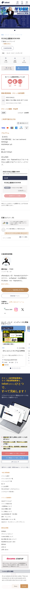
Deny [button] (15, 586)
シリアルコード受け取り (7, 491)
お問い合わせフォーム (16, 302)
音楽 (2, 34)
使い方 (3, 483)
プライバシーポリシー (7, 534)
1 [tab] (14, 30)
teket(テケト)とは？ (6, 501)
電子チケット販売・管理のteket (10, 467)
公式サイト (8, 310)
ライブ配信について (6, 511)
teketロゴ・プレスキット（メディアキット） (13, 522)
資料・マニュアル (6, 516)
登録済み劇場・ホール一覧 (8, 519)
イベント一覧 (24, 467)
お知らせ (3, 547)
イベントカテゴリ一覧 (7, 478)
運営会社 (3, 544)
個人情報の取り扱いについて (8, 539)
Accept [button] (24, 586)
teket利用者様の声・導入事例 (9, 514)
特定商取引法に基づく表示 (8, 541)
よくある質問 (4, 486)
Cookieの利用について (7, 536)
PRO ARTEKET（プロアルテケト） (10, 489)
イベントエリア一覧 (6, 481)
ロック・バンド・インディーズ (13, 34)
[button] (10, 368)
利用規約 (3, 531)
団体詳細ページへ (15, 296)
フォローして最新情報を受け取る (15, 290)
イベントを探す (5, 476)
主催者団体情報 (7, 48)
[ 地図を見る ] (7, 43)
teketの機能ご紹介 (6, 509)
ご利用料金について (6, 506)
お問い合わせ (4, 549)
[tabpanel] (15, 17)
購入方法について (24, 123)
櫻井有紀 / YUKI (7, 269)
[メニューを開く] (27, 2)
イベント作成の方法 (6, 503)
